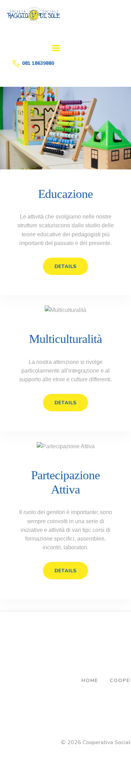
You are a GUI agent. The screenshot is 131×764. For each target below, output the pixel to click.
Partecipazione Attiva (65, 482)
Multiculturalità (65, 339)
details (65, 266)
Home (90, 680)
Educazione (65, 194)
